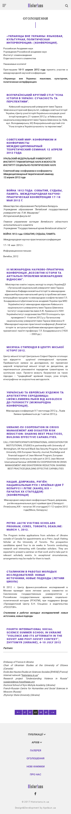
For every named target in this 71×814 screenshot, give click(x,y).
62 (30, 712)
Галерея (35, 750)
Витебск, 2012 (10, 256)
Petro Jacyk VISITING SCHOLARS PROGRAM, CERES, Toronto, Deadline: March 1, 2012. (35, 526)
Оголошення (35, 758)
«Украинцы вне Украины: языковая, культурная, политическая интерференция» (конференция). (35, 39)
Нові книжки (36, 766)
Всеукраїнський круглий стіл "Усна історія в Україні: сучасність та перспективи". (35, 98)
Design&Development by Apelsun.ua (35, 807)
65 (46, 712)
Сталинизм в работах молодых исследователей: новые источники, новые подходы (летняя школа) (35, 576)
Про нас (35, 774)
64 (41, 712)
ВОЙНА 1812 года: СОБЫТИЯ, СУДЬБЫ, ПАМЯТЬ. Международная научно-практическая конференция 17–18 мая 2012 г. (35, 195)
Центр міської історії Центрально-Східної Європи (29, 356)
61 (25, 712)
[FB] (35, 793)
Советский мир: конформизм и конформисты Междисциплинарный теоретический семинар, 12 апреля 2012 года (34, 146)
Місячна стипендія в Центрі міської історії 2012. (35, 349)
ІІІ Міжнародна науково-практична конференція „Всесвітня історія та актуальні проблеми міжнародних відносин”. (35, 274)
